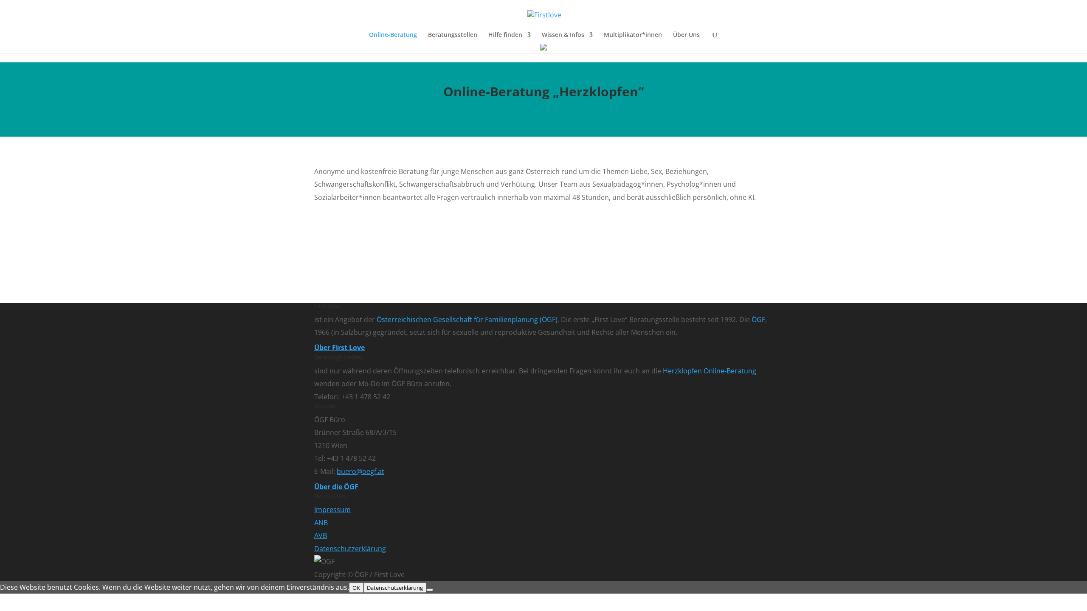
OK (356, 587)
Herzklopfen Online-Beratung (709, 371)
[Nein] (429, 590)
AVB (320, 535)
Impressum (332, 509)
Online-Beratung (393, 35)
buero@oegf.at (360, 471)
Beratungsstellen (452, 35)
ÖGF (758, 319)
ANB (321, 522)
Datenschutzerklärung (350, 548)
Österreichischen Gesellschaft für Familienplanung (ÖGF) (467, 319)
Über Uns (686, 35)
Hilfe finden (505, 35)
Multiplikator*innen (633, 35)
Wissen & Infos (563, 35)
